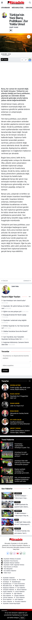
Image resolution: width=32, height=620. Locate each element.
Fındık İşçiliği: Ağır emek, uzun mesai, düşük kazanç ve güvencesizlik (20, 388)
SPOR (16, 519)
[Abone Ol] (29, 60)
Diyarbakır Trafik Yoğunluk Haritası (14, 565)
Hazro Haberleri (7, 601)
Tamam (22, 617)
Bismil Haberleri (22, 589)
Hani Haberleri (19, 599)
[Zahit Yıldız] (4, 15)
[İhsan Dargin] (5, 404)
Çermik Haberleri (8, 597)
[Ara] (30, 3)
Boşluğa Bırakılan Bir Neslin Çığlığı (14, 315)
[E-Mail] (10, 30)
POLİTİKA (17, 528)
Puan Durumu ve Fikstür (11, 567)
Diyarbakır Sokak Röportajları (11, 603)
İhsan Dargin (14, 403)
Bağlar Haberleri (19, 585)
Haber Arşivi (7, 573)
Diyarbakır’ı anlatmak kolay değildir (15, 320)
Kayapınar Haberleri (8, 587)
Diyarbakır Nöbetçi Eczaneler (12, 559)
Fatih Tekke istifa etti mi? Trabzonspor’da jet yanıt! (22, 523)
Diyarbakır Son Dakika (9, 579)
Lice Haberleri (7, 593)
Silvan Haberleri (20, 591)
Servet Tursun (15, 428)
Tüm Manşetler (8, 569)
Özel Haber (22, 579)
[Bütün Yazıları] (29, 297)
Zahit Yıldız (13, 27)
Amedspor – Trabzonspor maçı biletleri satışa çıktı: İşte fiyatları (22, 497)
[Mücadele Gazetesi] (15, 2)
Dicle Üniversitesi (19, 583)
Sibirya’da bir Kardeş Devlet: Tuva (19, 414)
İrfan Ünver (14, 411)
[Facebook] (7, 553)
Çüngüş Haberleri (19, 595)
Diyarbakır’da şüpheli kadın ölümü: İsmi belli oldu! (21, 506)
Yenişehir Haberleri (8, 589)
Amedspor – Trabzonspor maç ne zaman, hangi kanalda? (21, 514)
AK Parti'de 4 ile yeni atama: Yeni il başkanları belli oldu (22, 532)
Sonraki (26, 281)
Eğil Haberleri (18, 593)
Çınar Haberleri (20, 597)
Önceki (5, 281)
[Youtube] (17, 553)
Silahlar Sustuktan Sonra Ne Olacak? (15, 331)
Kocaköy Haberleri (20, 601)
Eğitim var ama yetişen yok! (12, 311)
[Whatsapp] (24, 553)
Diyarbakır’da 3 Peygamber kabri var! (19, 397)
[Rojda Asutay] (5, 396)
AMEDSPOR (18, 493)
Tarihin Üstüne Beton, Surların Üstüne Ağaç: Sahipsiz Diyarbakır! (20, 432)
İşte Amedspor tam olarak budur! (14, 300)
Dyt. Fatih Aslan (15, 420)
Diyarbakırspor (7, 583)
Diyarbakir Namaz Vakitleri (11, 563)
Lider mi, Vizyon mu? (17, 406)
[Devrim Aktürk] (5, 387)
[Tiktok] (20, 553)
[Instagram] (14, 553)
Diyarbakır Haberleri (9, 578)
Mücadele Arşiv (7, 585)
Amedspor (6, 582)
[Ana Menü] (2, 2)
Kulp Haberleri (7, 595)
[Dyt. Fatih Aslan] (5, 422)
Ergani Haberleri (7, 591)
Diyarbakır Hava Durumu (11, 561)
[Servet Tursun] (5, 430)
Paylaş (5, 59)
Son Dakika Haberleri (10, 570)
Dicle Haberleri (7, 599)
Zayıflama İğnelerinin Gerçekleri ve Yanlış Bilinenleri (20, 423)
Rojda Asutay (15, 394)
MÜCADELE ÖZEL (18, 8)
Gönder (5, 370)
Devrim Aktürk (15, 385)
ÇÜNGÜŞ (17, 502)
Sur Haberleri (21, 587)
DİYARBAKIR (5, 8)
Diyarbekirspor (16, 582)
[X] (11, 553)
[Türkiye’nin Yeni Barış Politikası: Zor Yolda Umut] (16, 42)
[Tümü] (29, 381)
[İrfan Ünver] (5, 413)
